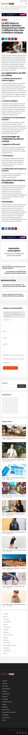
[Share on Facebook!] (3, 39)
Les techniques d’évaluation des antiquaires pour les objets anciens (15, 272)
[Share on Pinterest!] (15, 39)
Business (5, 624)
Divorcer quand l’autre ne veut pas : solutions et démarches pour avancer (13, 295)
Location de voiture (8, 635)
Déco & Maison (7, 627)
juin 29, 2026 (6, 288)
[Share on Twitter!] (6, 39)
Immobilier (6, 632)
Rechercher (5, 383)
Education (5, 629)
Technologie (6, 648)
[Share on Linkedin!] (12, 39)
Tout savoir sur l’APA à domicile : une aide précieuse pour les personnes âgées (14, 285)
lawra (4, 35)
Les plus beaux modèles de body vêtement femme (14, 550)
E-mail (5, 337)
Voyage (5, 653)
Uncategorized (7, 650)
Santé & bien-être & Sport (9, 645)
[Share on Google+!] (9, 39)
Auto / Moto (6, 619)
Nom (4, 331)
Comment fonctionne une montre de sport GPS (13, 586)
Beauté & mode (7, 621)
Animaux (5, 616)
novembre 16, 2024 (12, 35)
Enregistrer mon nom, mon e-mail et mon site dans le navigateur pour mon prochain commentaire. (13, 359)
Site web (5, 344)
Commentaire (7, 319)
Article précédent (7, 264)
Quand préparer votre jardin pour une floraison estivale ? (13, 267)
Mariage (5, 637)
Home (2, 6)
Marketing (6, 640)
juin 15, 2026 (6, 298)
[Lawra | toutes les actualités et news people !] (7, 3)
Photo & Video (6, 642)
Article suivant (21, 269)
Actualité (6, 6)
